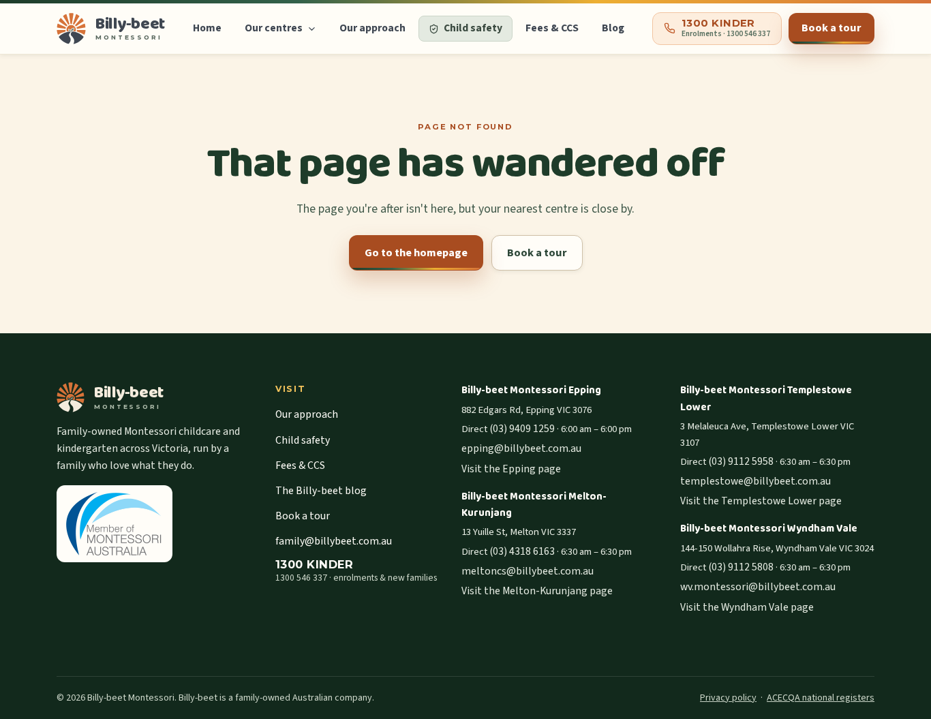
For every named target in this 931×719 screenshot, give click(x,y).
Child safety (302, 440)
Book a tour (831, 28)
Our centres (274, 27)
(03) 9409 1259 (522, 428)
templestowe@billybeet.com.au (755, 481)
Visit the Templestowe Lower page (761, 500)
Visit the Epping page (511, 468)
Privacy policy (728, 698)
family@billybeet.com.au (333, 541)
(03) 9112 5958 (741, 461)
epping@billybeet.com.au (521, 448)
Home (207, 27)
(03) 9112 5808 (741, 567)
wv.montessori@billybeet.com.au (758, 586)
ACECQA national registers (820, 698)
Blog (613, 27)
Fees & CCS (552, 27)
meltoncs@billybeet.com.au (527, 571)
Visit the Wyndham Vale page (747, 607)
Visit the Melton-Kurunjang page (537, 590)
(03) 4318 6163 (522, 551)
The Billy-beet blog (321, 490)
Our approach (372, 27)
